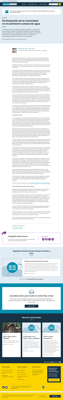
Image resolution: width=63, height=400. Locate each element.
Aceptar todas (55, 396)
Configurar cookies (42, 396)
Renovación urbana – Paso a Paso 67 (35, 279)
